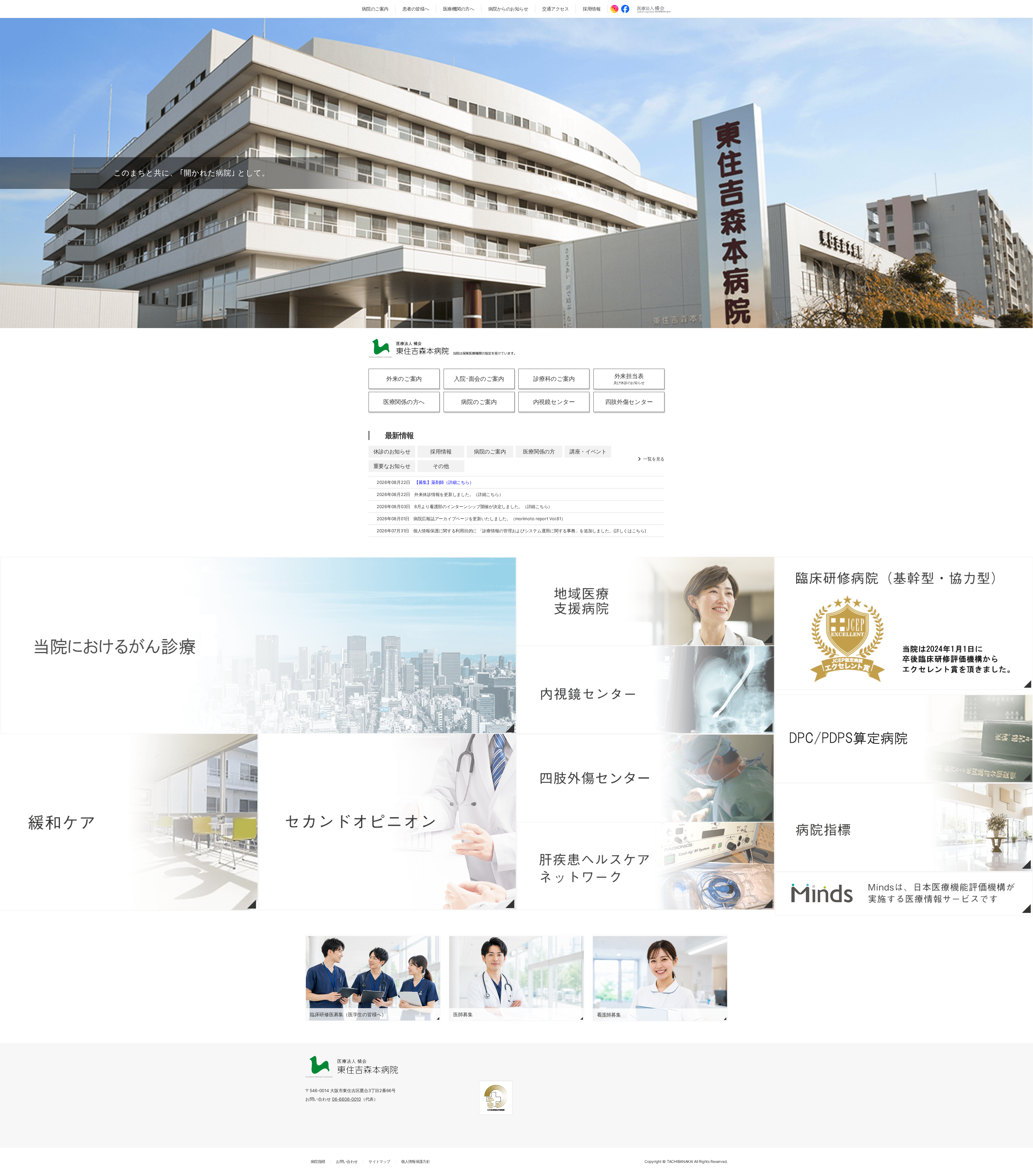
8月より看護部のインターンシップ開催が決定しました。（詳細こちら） (483, 506)
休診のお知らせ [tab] (392, 451)
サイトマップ (379, 1161)
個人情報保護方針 (415, 1161)
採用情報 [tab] (440, 451)
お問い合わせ (347, 1161)
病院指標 (318, 1161)
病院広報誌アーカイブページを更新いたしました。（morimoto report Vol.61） (489, 518)
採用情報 (591, 9)
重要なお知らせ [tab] (392, 466)
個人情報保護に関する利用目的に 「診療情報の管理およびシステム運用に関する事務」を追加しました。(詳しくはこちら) (529, 530)
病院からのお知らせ (508, 9)
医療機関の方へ (458, 9)
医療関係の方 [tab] (539, 451)
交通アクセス (555, 9)
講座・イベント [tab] (588, 451)
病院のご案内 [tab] (490, 451)
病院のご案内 (375, 9)
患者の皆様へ (415, 9)
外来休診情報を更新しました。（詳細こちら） (458, 494)
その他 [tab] (441, 466)
